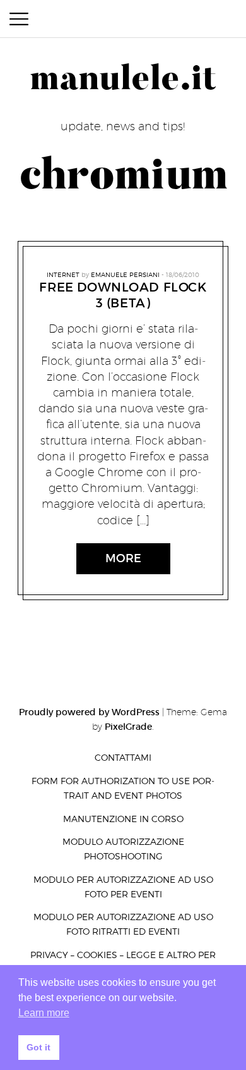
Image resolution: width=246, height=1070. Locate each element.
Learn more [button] (43, 1012)
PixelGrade (128, 726)
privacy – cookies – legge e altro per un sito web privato (123, 962)
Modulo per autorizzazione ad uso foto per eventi (123, 886)
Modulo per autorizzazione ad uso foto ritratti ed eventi (123, 924)
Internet (63, 274)
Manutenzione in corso (123, 818)
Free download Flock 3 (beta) (122, 295)
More (123, 558)
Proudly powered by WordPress (89, 712)
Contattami (123, 757)
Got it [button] (38, 1047)
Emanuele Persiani (125, 274)
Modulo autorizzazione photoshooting (123, 848)
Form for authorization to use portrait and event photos (123, 788)
